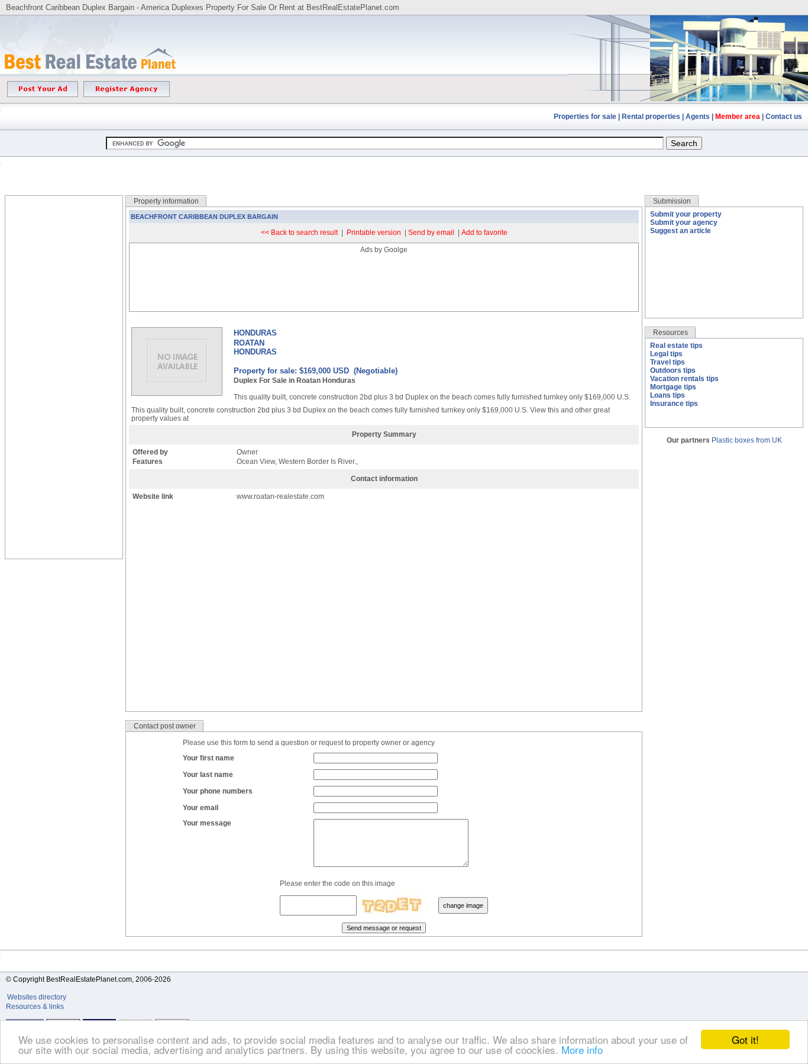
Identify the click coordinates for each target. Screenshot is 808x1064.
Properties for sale (585, 116)
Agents (698, 116)
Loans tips (667, 395)
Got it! (745, 1039)
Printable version (374, 232)
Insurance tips (674, 403)
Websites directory (37, 997)
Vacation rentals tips (684, 379)
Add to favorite (484, 232)
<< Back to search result (299, 232)
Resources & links (35, 1006)
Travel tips (667, 362)
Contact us (783, 116)
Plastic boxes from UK (747, 440)
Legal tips (666, 354)
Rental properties (651, 116)
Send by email (431, 232)
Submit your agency (683, 222)
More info (582, 1049)
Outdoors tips (673, 370)
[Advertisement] (404, 167)
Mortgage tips (673, 387)
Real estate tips (676, 345)
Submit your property (686, 214)
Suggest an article (680, 231)
